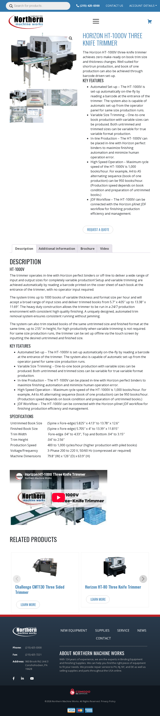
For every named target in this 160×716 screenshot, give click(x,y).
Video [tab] (104, 248)
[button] (70, 38)
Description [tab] (24, 248)
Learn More (28, 604)
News (141, 630)
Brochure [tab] (88, 248)
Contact (103, 638)
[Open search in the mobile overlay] (39, 6)
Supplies (102, 630)
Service (123, 630)
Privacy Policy (108, 701)
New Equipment (73, 630)
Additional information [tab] (57, 248)
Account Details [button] (142, 5)
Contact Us (114, 5)
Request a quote (98, 229)
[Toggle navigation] (96, 22)
